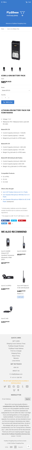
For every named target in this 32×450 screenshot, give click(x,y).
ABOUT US (16, 371)
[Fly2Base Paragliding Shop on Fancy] (18, 391)
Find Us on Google (16, 351)
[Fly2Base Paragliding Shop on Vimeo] (14, 391)
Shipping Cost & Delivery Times (16, 343)
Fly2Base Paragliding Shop (17, 443)
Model (2, 87)
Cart (29, 2)
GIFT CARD (16, 341)
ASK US (16, 367)
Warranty (16, 358)
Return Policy (16, 356)
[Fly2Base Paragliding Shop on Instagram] (18, 387)
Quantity (3, 95)
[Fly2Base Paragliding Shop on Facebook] (9, 387)
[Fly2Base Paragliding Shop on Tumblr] (22, 387)
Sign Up (28, 399)
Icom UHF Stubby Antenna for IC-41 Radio (15, 192)
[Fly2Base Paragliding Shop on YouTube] (27, 387)
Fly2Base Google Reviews (16, 346)
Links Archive (16, 361)
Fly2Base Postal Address (16, 348)
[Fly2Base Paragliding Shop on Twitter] (5, 387)
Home (2, 29)
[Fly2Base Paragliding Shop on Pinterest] (13, 387)
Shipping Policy (16, 353)
